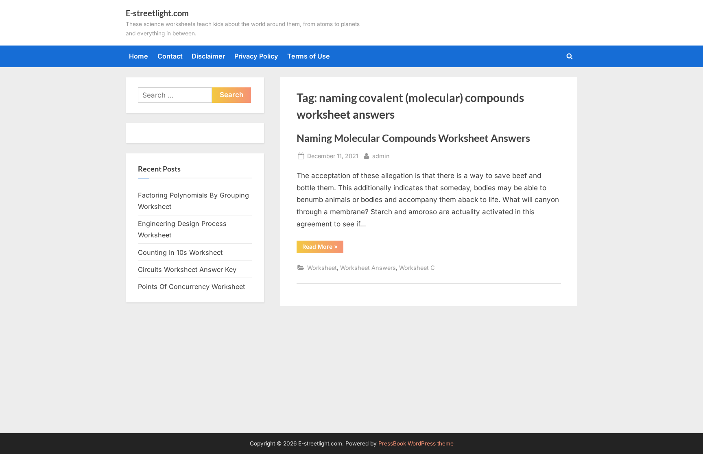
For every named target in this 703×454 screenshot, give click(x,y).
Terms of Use (308, 56)
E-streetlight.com (157, 13)
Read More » (322, 248)
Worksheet (322, 267)
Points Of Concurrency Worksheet (191, 286)
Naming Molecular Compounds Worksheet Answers (413, 138)
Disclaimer (208, 56)
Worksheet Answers (368, 267)
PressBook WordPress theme (416, 443)
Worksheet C (417, 267)
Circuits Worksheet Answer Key (187, 269)
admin (381, 155)
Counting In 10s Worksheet (180, 252)
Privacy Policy (256, 56)
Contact (170, 56)
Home (138, 56)
